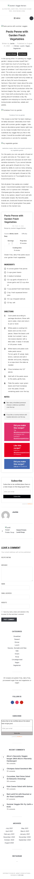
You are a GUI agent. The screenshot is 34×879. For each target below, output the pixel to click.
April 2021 (9, 831)
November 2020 (25, 837)
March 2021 (25, 831)
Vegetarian (17, 48)
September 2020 (25, 840)
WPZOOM (20, 875)
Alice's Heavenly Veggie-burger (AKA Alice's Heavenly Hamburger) (19, 758)
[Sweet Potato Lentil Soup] (10, 531)
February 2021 (9, 834)
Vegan (27, 46)
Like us (16, 466)
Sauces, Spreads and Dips (17, 648)
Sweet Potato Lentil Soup (21, 531)
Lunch (22, 46)
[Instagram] (20, 512)
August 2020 (9, 843)
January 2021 (25, 834)
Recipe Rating (6, 557)
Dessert (17, 639)
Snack (17, 654)
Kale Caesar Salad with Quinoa (19, 786)
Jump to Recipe (11, 54)
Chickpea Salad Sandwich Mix (19, 769)
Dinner (16, 46)
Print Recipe (22, 54)
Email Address (6, 593)
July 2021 (9, 828)
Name (3, 584)
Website (4, 602)
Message (4, 565)
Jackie (12, 43)
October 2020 (9, 840)
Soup (17, 657)
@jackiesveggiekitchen (21, 432)
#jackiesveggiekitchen (21, 438)
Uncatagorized (17, 659)
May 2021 (24, 828)
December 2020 (9, 837)
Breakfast (17, 636)
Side (17, 651)
